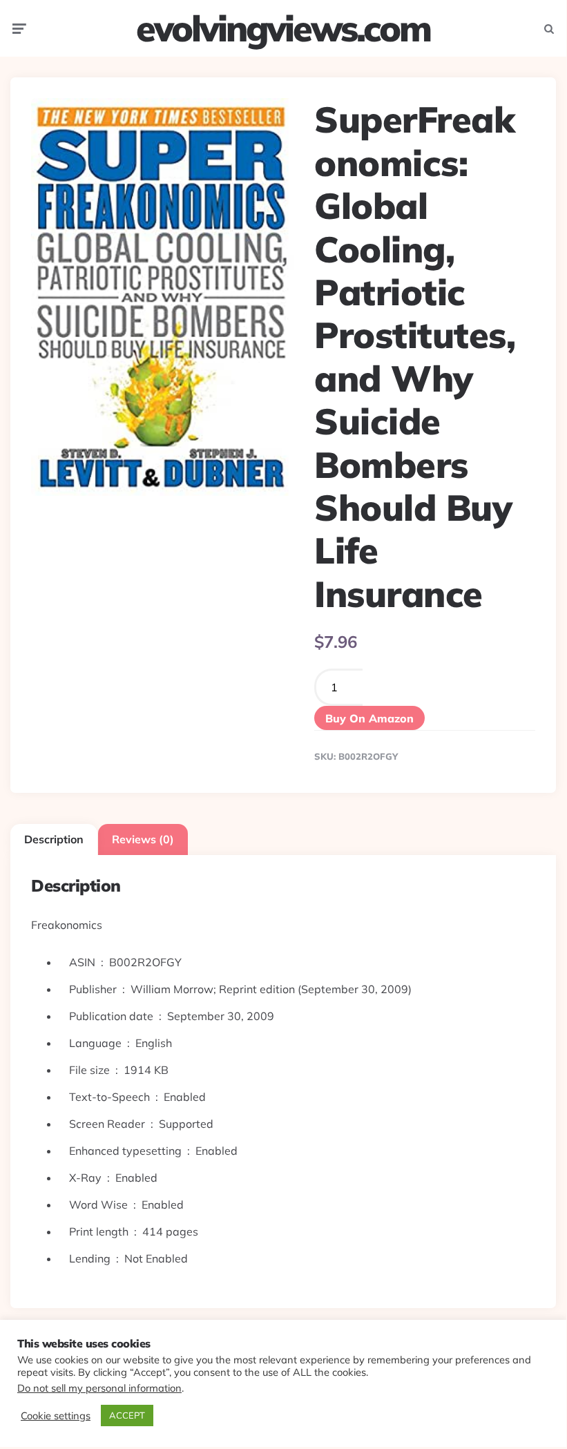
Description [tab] (54, 839)
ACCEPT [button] (127, 1415)
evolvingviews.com (283, 28)
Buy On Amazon (369, 718)
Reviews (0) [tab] (143, 839)
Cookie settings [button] (55, 1416)
